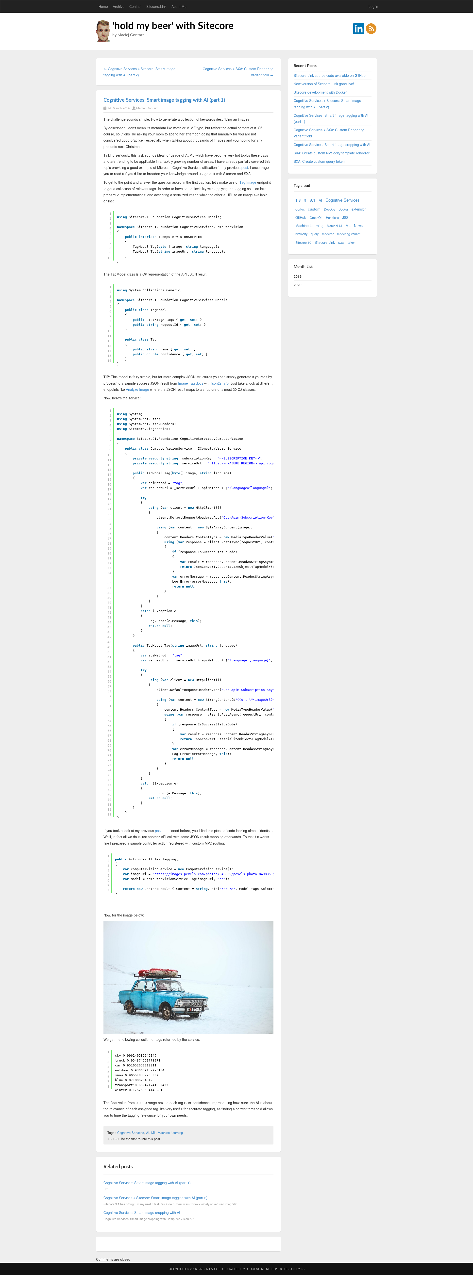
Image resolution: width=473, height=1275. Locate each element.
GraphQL (316, 217)
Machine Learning (170, 1132)
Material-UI (334, 226)
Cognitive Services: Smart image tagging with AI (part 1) (164, 100)
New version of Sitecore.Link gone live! (324, 83)
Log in (373, 6)
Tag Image (247, 182)
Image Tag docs (190, 383)
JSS (345, 217)
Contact (135, 6)
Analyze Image (137, 389)
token (351, 242)
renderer (328, 234)
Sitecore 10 (303, 242)
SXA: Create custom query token (319, 161)
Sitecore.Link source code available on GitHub (330, 75)
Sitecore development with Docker (320, 92)
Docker (343, 209)
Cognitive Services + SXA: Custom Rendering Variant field (329, 132)
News (358, 225)
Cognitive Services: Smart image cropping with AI (141, 1212)
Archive (118, 6)
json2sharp (220, 383)
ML (153, 1132)
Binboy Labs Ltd (210, 1269)
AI (147, 1132)
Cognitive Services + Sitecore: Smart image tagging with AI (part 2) (155, 1197)
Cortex (299, 209)
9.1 (312, 200)
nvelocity (301, 234)
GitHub (300, 217)
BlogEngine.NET (259, 1269)
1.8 (298, 200)
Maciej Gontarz (147, 108)
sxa (341, 242)
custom (314, 209)
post (244, 167)
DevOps (329, 209)
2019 (298, 276)
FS (302, 1269)
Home (103, 6)
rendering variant (348, 234)
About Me (178, 6)
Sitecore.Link (156, 6)
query (315, 234)
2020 (298, 284)
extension (359, 209)
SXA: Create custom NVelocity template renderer (332, 152)
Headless (332, 217)
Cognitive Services (130, 1132)
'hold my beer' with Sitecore (173, 26)
